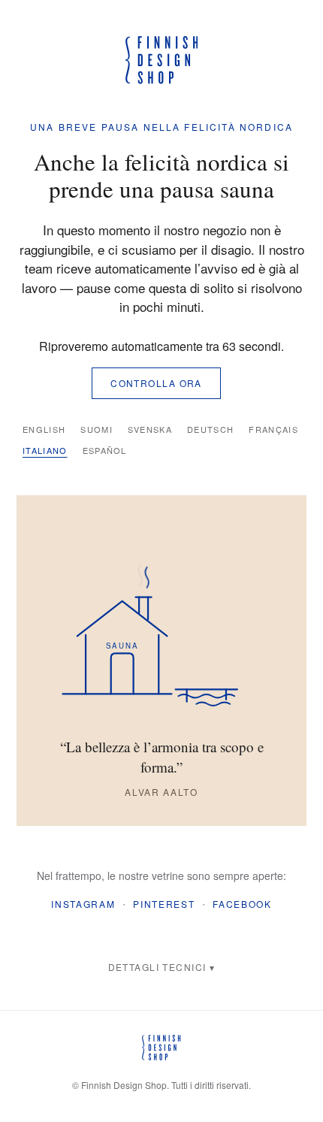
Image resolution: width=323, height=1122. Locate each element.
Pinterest (164, 903)
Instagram (83, 903)
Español (105, 450)
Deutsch (210, 429)
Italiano (45, 450)
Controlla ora (156, 383)
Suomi (96, 429)
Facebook (242, 903)
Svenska (150, 429)
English (44, 429)
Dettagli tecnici (157, 966)
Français (273, 429)
